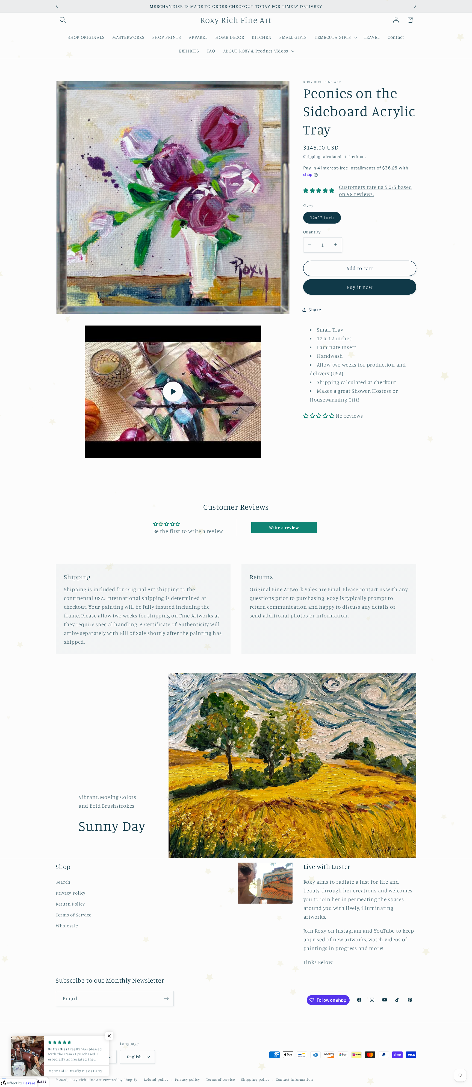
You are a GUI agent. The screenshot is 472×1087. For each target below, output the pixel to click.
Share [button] (315, 309)
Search (63, 882)
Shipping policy (255, 1079)
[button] (63, 20)
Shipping (311, 156)
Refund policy (156, 1079)
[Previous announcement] (57, 6)
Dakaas (39, 1081)
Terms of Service (74, 915)
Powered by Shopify (120, 1079)
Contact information (294, 1079)
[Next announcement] (415, 6)
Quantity (312, 232)
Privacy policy (187, 1079)
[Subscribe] (166, 998)
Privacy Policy (70, 893)
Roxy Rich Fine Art (85, 1079)
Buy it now (360, 287)
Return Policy (70, 904)
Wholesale (67, 925)
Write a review (284, 527)
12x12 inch (322, 217)
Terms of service (220, 1079)
